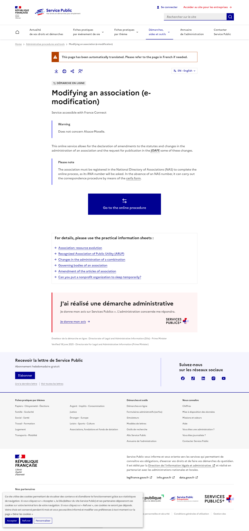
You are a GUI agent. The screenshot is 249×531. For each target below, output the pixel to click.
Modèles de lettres (136, 423)
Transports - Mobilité (26, 435)
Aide (184, 423)
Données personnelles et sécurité (152, 513)
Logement (20, 429)
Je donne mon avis (73, 321)
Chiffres (186, 406)
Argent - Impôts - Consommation (87, 406)
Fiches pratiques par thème (124, 32)
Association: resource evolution (80, 248)
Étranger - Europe (79, 417)
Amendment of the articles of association (87, 271)
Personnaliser (43, 520)
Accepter (12, 520)
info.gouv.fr (164, 478)
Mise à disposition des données (198, 412)
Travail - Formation (25, 423)
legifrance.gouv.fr (138, 478)
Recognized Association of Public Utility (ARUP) (91, 253)
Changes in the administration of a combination (91, 259)
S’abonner (25, 375)
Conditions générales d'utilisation (191, 513)
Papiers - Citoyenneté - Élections (32, 406)
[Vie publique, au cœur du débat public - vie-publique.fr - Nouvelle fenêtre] (149, 499)
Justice (73, 412)
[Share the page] (72, 71)
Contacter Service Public (222, 32)
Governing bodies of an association (82, 265)
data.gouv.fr (186, 478)
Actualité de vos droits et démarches (46, 32)
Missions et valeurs (192, 417)
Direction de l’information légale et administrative (180, 465)
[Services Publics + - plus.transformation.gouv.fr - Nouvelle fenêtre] (219, 499)
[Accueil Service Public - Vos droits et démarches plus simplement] (58, 15)
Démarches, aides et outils (157, 32)
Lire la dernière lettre (26, 383)
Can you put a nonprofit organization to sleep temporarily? (99, 277)
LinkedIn (203, 378)
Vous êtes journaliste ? (194, 435)
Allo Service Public (136, 435)
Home (18, 44)
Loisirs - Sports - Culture (82, 423)
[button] (80, 71)
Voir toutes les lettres (52, 383)
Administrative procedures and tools (45, 44)
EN (185, 71)
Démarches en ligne (137, 406)
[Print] (64, 71)
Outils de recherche (137, 429)
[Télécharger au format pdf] (56, 71)
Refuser (26, 520)
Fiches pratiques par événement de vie (86, 32)
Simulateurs (133, 417)
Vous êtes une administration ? (198, 429)
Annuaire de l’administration (192, 32)
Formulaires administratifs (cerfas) (144, 412)
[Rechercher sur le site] (230, 16)
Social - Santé (22, 417)
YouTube (223, 378)
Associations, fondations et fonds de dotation (94, 429)
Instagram (213, 378)
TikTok (193, 378)
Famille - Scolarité (24, 412)
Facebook (182, 378)
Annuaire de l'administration (141, 441)
